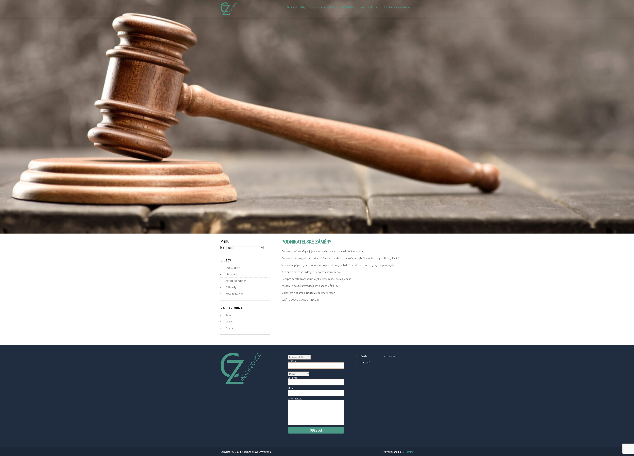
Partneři (229, 328)
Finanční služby (296, 7)
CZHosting (408, 451)
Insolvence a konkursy (397, 7)
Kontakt (229, 321)
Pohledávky (347, 7)
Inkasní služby (369, 7)
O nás (228, 315)
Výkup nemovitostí (323, 7)
